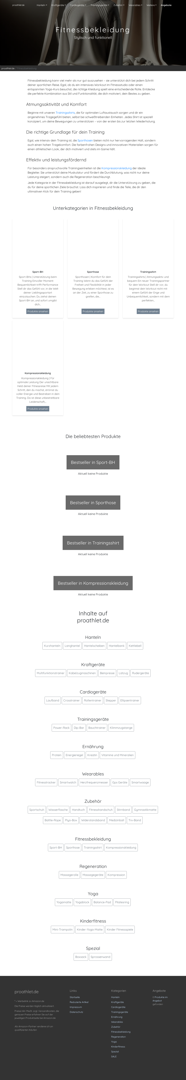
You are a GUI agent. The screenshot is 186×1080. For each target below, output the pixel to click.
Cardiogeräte (118, 1007)
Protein (56, 755)
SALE (114, 1056)
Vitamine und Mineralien (117, 755)
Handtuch (78, 809)
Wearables (117, 1021)
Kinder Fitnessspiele (120, 929)
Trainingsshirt (93, 847)
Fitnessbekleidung (120, 1031)
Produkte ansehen (37, 311)
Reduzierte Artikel (79, 1002)
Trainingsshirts (65, 112)
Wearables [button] (135, 5)
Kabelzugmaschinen (82, 673)
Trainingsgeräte (119, 1012)
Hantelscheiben (94, 646)
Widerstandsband (93, 820)
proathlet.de (18, 5)
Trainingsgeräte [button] (99, 5)
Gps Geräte (119, 782)
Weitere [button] (151, 5)
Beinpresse (107, 673)
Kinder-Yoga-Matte (90, 929)
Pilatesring (122, 902)
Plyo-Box (71, 820)
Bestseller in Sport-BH (93, 462)
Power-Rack (61, 727)
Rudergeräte (140, 673)
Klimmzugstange (121, 727)
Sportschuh (36, 809)
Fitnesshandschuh (101, 809)
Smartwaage (140, 782)
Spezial (115, 1051)
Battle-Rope (53, 820)
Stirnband (123, 809)
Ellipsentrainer (129, 700)
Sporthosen (85, 140)
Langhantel (72, 646)
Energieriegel (74, 755)
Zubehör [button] (118, 5)
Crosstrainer (71, 700)
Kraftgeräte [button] (57, 5)
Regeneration (118, 1036)
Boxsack (80, 957)
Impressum (76, 1007)
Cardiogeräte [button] (77, 5)
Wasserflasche (58, 809)
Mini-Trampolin (62, 929)
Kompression (116, 875)
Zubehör (115, 1026)
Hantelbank (117, 646)
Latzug (123, 673)
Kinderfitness (118, 1046)
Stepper (111, 700)
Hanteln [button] (41, 5)
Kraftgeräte (117, 1002)
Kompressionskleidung (116, 168)
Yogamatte (64, 902)
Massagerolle (69, 875)
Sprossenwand (100, 957)
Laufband (52, 700)
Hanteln (115, 997)
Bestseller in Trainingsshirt (93, 543)
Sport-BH (56, 847)
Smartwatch (68, 782)
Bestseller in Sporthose (93, 502)
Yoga (114, 1041)
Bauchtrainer (97, 727)
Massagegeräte (93, 875)
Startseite (75, 997)
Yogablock (82, 902)
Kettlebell (135, 646)
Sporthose (73, 847)
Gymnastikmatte (145, 809)
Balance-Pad (102, 902)
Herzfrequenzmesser (94, 782)
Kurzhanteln (52, 646)
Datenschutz (76, 1012)
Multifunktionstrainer (51, 673)
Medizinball (116, 820)
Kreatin (92, 755)
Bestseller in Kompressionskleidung (93, 583)
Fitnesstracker (46, 782)
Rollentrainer (92, 700)
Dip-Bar (79, 727)
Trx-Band (134, 820)
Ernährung (116, 1016)
